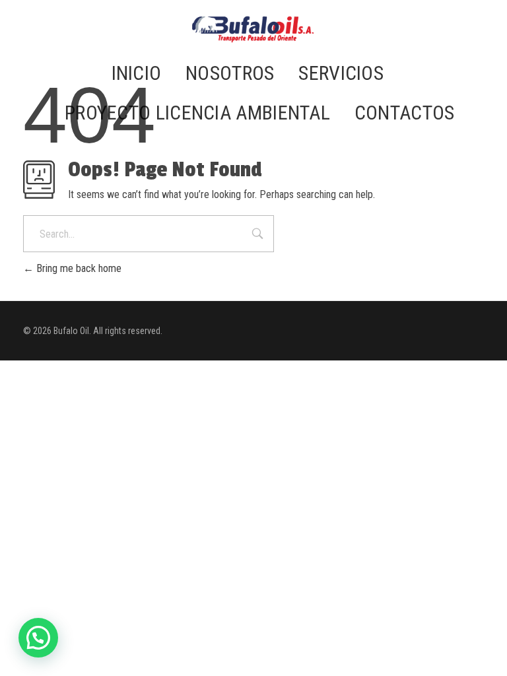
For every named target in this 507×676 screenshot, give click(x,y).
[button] (38, 638)
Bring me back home (77, 268)
